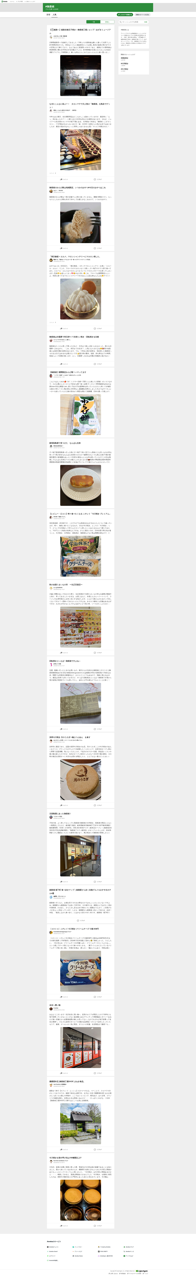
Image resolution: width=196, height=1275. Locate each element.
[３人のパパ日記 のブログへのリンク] (51, 817)
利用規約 (123, 1273)
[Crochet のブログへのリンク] (51, 1008)
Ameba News (79, 1256)
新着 (48, 14)
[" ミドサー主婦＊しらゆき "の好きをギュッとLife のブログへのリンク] (51, 376)
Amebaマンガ (130, 1251)
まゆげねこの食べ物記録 (60, 36)
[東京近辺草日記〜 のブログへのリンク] (51, 446)
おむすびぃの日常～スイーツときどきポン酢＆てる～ (68, 740)
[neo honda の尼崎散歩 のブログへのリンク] (51, 1085)
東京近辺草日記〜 (58, 446)
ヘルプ (146, 1273)
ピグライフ (52, 1256)
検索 (145, 22)
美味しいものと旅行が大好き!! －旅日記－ (65, 110)
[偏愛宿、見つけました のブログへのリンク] (51, 897)
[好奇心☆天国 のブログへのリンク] (51, 664)
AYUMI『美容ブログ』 (59, 517)
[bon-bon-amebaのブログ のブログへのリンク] (51, 1161)
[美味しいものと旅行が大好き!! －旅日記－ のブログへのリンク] (51, 111)
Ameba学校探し (53, 1260)
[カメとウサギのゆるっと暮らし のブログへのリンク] (51, 340)
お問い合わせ (114, 1273)
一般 (93, 22)
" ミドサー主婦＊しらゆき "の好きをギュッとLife (67, 375)
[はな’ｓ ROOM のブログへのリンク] (51, 191)
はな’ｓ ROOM (58, 190)
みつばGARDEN (57, 587)
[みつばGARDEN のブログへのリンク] (51, 588)
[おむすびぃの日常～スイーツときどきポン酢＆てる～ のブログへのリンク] (51, 741)
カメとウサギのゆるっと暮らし (62, 340)
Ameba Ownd (53, 1251)
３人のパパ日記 (57, 816)
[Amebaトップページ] (4, 1)
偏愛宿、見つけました (59, 896)
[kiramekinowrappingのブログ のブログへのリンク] (51, 932)
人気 (54, 14)
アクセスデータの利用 (135, 1273)
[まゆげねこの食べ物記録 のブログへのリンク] (51, 36)
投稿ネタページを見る (142, 15)
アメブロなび (129, 1256)
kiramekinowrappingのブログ (62, 932)
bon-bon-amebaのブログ (60, 1161)
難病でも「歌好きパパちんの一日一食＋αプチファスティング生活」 (72, 259)
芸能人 (107, 22)
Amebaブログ (130, 1247)
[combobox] (133, 22)
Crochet (55, 1008)
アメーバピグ (78, 1251)
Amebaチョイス (53, 1247)
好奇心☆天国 (57, 664)
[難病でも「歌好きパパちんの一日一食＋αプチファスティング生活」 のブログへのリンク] (51, 260)
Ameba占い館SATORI (106, 1256)
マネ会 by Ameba (105, 1247)
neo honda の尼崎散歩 (59, 1084)
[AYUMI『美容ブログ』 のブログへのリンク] (51, 517)
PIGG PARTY (103, 1251)
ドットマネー (78, 1247)
